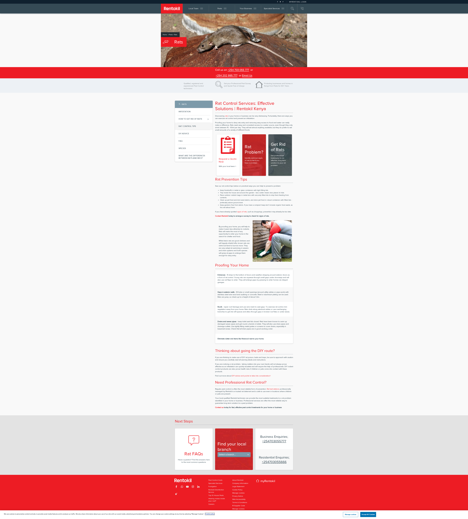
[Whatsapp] (182, 487)
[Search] (292, 8)
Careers (211, 504)
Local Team (193, 8)
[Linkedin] (198, 487)
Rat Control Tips (187, 126)
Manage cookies (238, 493)
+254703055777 (274, 441)
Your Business (246, 8)
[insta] (193, 487)
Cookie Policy (237, 490)
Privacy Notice (237, 496)
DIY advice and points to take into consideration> (251, 376)
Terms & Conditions (239, 502)
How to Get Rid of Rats (190, 119)
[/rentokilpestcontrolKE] (176, 487)
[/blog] (176, 494)
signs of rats (242, 212)
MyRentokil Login (297, 2)
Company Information (240, 483)
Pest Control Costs (215, 480)
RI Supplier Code (238, 506)
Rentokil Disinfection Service (216, 491)
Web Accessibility (238, 499)
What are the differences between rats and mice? (192, 157)
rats (226, 116)
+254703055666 (274, 462)
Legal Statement (238, 486)
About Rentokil (237, 480)
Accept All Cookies (368, 514)
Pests (219, 8)
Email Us (247, 75)
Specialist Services (272, 8)
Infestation (184, 112)
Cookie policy (209, 514)
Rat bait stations (273, 389)
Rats (184, 104)
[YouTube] (187, 487)
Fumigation (212, 486)
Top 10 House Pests (216, 495)
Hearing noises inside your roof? (216, 500)
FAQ (180, 141)
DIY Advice (184, 133)
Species (182, 148)
